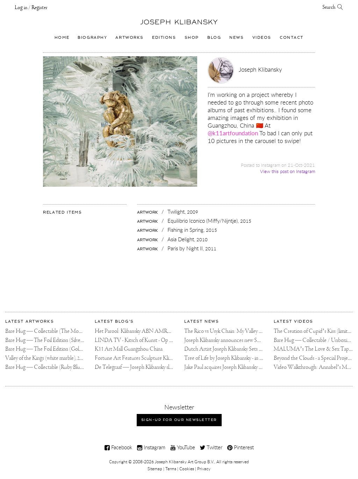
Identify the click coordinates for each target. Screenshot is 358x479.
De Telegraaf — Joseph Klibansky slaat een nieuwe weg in (154, 367)
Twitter (213, 447)
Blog (214, 37)
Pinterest (243, 447)
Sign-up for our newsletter (179, 420)
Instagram (153, 447)
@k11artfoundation (233, 133)
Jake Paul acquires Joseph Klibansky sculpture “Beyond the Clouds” (254, 367)
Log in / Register (31, 8)
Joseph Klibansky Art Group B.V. (184, 461)
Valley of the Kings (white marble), (45, 358)
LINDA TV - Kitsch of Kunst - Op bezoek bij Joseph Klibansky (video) (168, 340)
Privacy (203, 468)
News (236, 37)
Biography (92, 37)
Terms (170, 468)
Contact (291, 37)
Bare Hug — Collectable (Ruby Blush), (50, 367)
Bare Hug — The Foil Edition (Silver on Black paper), (65, 340)
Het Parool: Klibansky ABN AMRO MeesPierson (148, 331)
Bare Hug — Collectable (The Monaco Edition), (61, 331)
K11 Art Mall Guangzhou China (129, 349)
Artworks (129, 37)
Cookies (186, 468)
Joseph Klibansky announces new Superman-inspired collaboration (253, 340)
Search (329, 7)
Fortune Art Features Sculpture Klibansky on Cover (149, 358)
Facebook (121, 447)
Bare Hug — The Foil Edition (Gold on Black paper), (65, 349)
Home (62, 37)
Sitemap (155, 468)
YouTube (185, 447)
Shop (192, 37)
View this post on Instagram (287, 171)
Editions (164, 37)
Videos (261, 37)
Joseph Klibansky (260, 69)
